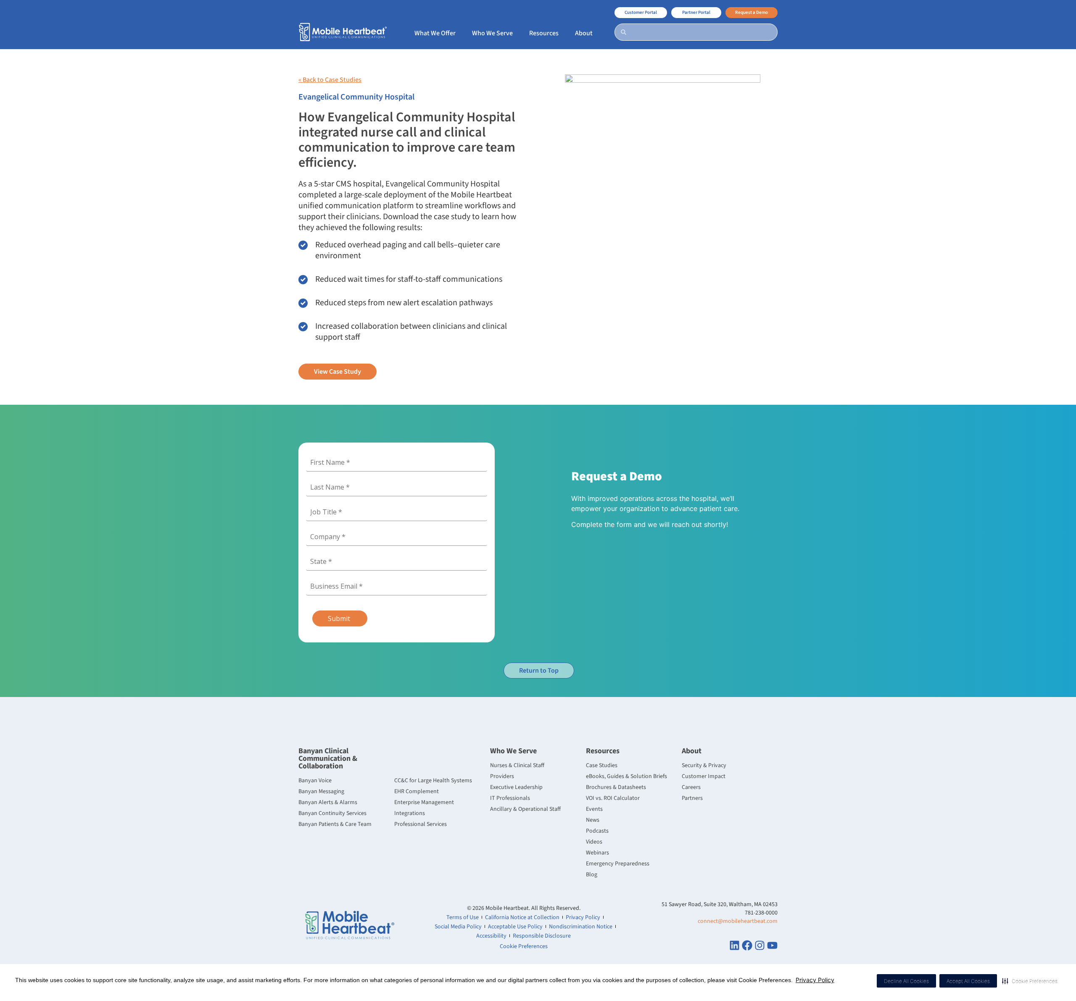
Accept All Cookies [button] (968, 981)
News (592, 820)
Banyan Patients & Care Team (335, 824)
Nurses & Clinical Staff (517, 765)
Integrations (409, 813)
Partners (692, 798)
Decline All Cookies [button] (906, 981)
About (692, 751)
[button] (1029, 981)
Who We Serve (513, 751)
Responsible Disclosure (542, 936)
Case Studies (601, 765)
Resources (603, 751)
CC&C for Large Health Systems (433, 780)
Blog (591, 874)
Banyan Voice (315, 780)
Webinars (597, 853)
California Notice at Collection (522, 917)
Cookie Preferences (524, 946)
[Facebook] (747, 945)
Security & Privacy (704, 765)
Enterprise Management (424, 802)
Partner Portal (696, 12)
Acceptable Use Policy (515, 926)
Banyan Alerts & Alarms (327, 802)
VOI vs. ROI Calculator (613, 798)
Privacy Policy (815, 979)
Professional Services (420, 824)
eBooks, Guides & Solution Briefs (626, 776)
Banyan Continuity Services (332, 813)
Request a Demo (751, 12)
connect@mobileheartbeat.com (738, 921)
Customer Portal (641, 12)
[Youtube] (772, 945)
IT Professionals (510, 798)
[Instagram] (759, 945)
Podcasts (597, 831)
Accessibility (491, 936)
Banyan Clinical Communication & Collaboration (327, 758)
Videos (594, 842)
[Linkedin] (734, 945)
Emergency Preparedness (617, 863)
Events (594, 809)
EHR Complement (416, 791)
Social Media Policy (458, 926)
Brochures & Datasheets (616, 787)
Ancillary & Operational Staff (525, 809)
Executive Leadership (516, 787)
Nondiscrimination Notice (580, 926)
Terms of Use (462, 917)
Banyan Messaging (321, 791)
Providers (502, 776)
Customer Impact (703, 776)
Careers (691, 787)
